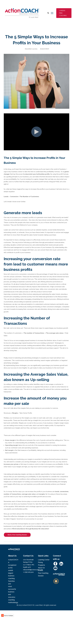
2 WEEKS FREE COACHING (63, 13)
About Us (41, 568)
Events (40, 570)
